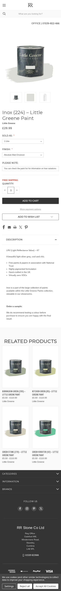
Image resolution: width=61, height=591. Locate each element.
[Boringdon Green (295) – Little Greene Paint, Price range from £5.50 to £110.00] (15, 366)
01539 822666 (32, 555)
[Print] (14, 227)
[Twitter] (20, 227)
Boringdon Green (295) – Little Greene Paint (13, 393)
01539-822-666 (50, 23)
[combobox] (30, 13)
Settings (9, 586)
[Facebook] (3, 227)
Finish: (6, 149)
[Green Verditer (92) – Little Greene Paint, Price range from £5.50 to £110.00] (45, 427)
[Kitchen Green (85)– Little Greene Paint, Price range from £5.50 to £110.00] (45, 366)
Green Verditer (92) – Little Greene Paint (45, 453)
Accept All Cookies (46, 586)
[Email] (9, 227)
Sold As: (7, 135)
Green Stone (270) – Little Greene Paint (14, 453)
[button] (30, 240)
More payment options (30, 209)
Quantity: (8, 183)
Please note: (10, 163)
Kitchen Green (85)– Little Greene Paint (44, 393)
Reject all (25, 586)
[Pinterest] (26, 227)
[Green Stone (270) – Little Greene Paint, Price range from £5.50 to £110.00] (15, 427)
